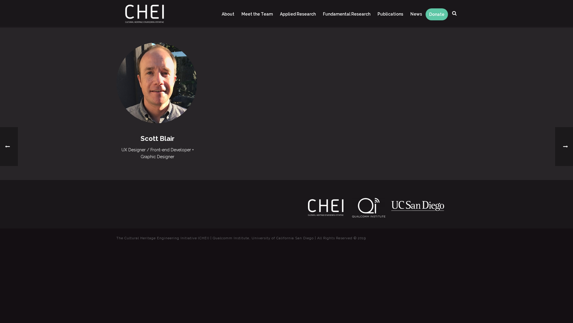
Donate (436, 14)
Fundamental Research (346, 14)
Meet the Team (257, 14)
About (228, 14)
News (416, 14)
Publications (390, 14)
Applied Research (298, 14)
